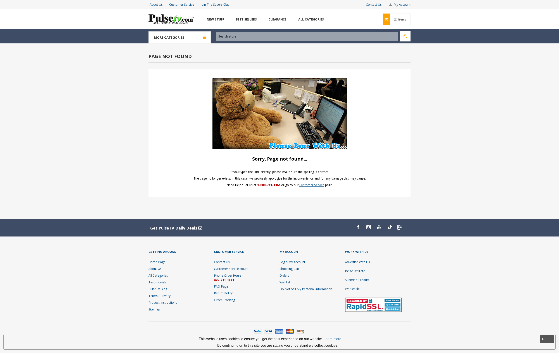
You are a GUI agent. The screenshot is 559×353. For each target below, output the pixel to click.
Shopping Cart (289, 269)
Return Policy (223, 293)
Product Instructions (162, 302)
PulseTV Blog (157, 289)
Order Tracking (224, 300)
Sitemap (154, 309)
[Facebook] (358, 227)
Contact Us (374, 4)
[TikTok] (389, 227)
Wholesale (352, 289)
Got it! (547, 339)
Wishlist (285, 282)
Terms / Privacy (159, 296)
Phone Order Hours (228, 275)
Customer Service (181, 4)
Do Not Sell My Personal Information (306, 289)
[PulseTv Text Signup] (400, 227)
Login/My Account (292, 262)
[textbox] (307, 36)
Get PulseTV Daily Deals (174, 228)
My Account (402, 4)
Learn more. (333, 339)
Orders (284, 275)
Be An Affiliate (355, 271)
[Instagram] (368, 227)
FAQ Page (221, 286)
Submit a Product (357, 280)
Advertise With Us (357, 262)
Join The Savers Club (215, 4)
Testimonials (157, 282)
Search (405, 36)
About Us (156, 4)
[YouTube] (379, 227)
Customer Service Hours (231, 269)
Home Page (156, 262)
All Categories (158, 275)
